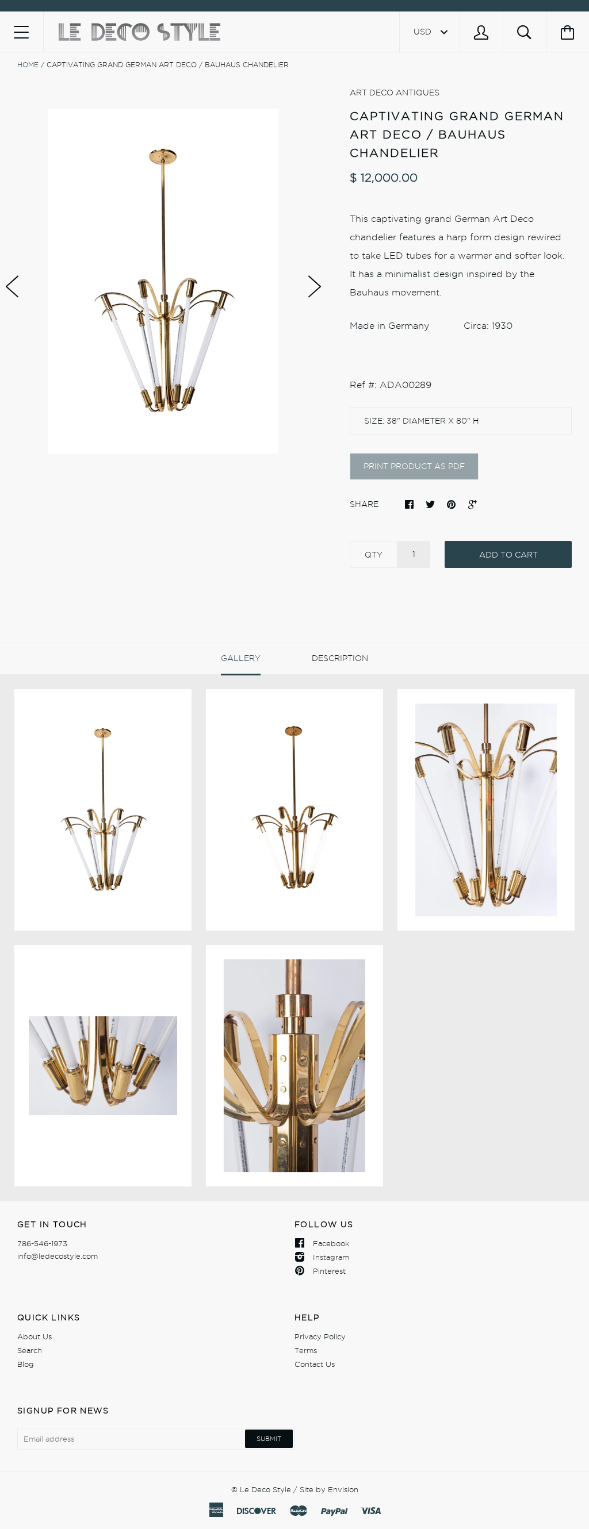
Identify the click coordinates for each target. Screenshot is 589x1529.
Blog (25, 1364)
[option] (163, 281)
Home (28, 64)
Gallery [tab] (241, 658)
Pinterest (329, 1271)
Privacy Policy (320, 1336)
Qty (374, 554)
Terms (305, 1350)
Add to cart (508, 554)
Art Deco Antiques (394, 92)
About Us (34, 1336)
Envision (343, 1489)
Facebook (331, 1243)
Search (29, 1350)
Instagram (331, 1257)
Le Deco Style (265, 1489)
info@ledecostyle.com (57, 1256)
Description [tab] (340, 658)
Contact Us (314, 1364)
